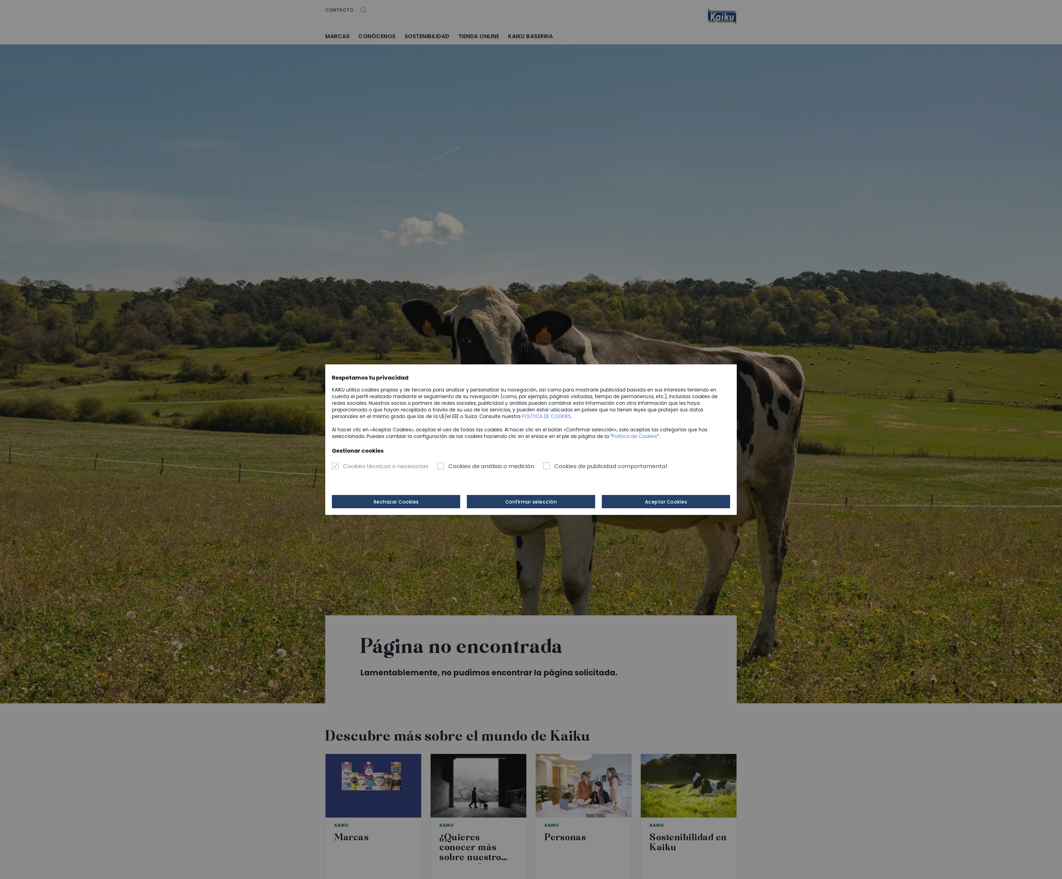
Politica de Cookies (634, 436)
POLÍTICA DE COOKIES (546, 416)
